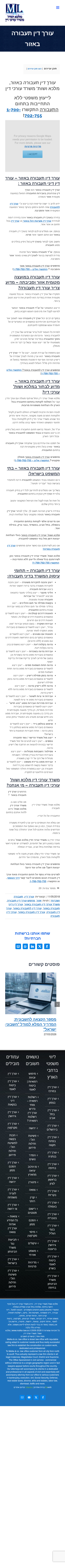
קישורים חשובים (27, 1336)
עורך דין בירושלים (52, 1127)
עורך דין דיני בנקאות (12, 1101)
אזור (38, 900)
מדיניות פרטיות (33, 146)
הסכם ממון (32, 1222)
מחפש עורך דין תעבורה (21, 900)
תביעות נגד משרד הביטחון (12, 1245)
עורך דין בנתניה (52, 1154)
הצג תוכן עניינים (34, 68)
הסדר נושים (32, 1157)
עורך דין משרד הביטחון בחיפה (52, 1282)
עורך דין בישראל (12, 1261)
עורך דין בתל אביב (52, 1114)
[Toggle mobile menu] (58, 7)
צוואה (32, 1190)
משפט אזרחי (32, 1253)
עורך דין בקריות (52, 1193)
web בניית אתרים (42, 1387)
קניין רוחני (32, 1199)
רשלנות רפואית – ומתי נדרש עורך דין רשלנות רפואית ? (32, 1109)
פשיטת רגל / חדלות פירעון (32, 1141)
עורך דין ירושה (12, 1180)
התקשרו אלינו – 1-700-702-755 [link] (30, 269)
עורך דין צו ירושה (12, 1207)
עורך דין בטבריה (52, 1216)
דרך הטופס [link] (13, 877)
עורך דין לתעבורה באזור (27, 908)
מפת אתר (40, 1336)
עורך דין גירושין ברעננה (52, 1245)
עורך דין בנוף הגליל (52, 1229)
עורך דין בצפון (52, 1100)
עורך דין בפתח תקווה (52, 1141)
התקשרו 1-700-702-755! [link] (45, 562)
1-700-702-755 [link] (38, 881)
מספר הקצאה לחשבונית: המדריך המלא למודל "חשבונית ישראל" (29, 1024)
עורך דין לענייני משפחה (12, 1193)
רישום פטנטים (32, 1211)
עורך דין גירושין (12, 1114)
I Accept (32, 154)
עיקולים (32, 1243)
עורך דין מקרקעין (12, 1125)
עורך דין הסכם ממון (12, 1166)
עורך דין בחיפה (52, 1166)
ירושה (32, 1128)
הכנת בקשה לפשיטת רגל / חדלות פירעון (12, 1145)
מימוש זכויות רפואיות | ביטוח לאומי (32, 1081)
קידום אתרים (23, 1387)
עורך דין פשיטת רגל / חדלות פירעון (12, 1278)
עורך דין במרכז (52, 1089)
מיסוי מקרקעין (32, 1234)
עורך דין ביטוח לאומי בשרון (52, 1262)
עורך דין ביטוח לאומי (12, 1085)
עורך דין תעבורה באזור (31, 912)
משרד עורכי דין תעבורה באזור (42, 904)
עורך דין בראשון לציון (52, 1179)
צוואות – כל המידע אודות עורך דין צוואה (12, 1224)
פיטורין (32, 1182)
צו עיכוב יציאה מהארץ (32, 1170)
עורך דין (29, 896)
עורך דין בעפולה (52, 1204)
